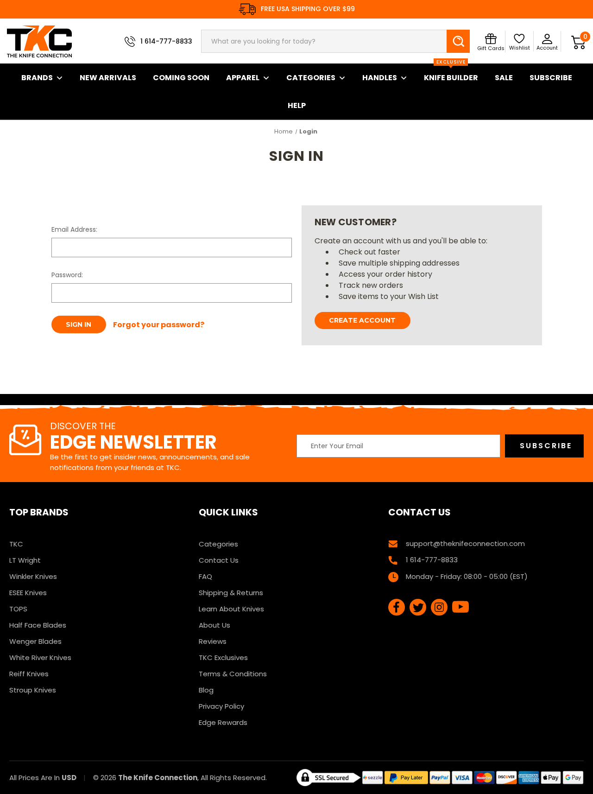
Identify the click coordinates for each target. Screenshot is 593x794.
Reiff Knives (29, 674)
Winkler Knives (33, 576)
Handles (379, 77)
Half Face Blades (37, 625)
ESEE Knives (28, 592)
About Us (214, 625)
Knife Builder (451, 73)
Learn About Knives (231, 609)
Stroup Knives (32, 690)
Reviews (213, 641)
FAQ (205, 576)
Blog (206, 690)
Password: (67, 274)
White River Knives (40, 657)
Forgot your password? (158, 324)
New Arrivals (108, 77)
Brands (37, 77)
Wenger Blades (35, 641)
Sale (504, 77)
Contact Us (219, 560)
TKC (16, 544)
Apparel (242, 77)
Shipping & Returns (231, 592)
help (297, 105)
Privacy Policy (221, 706)
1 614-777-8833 (166, 41)
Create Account (362, 320)
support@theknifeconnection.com (465, 543)
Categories (310, 77)
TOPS (18, 609)
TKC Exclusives (223, 657)
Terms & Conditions (233, 674)
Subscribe (551, 77)
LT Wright (25, 560)
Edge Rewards (223, 722)
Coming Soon (181, 77)
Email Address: (74, 229)
